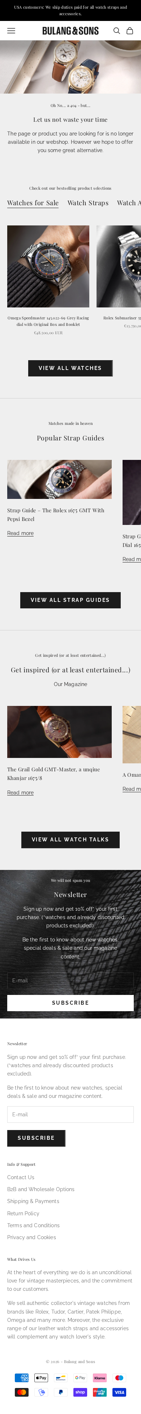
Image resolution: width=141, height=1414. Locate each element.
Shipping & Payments (33, 1201)
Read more (20, 533)
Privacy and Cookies (31, 1237)
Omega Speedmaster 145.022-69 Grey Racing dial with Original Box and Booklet (48, 321)
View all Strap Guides (70, 600)
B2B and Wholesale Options (41, 1189)
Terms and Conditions (33, 1225)
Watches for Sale (33, 202)
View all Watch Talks (70, 839)
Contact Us (20, 1177)
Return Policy (23, 1213)
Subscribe (70, 1003)
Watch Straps (88, 202)
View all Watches (70, 368)
